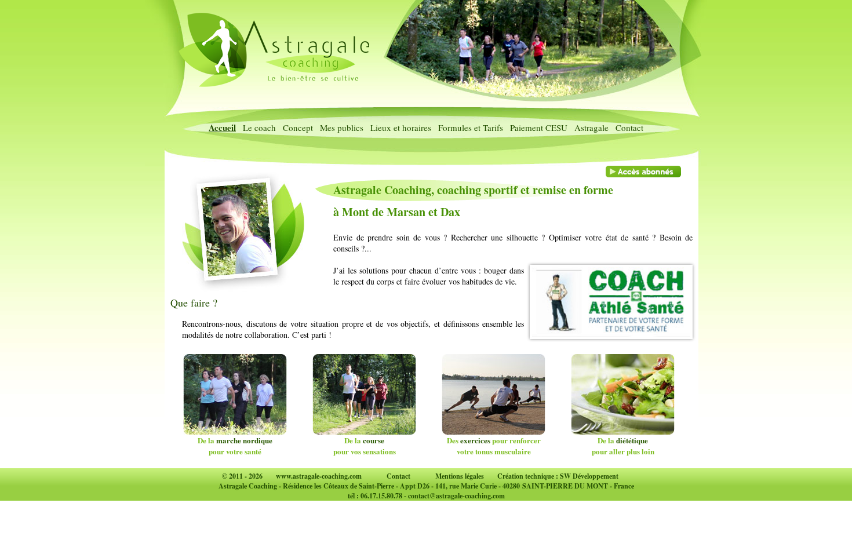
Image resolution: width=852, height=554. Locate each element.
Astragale (591, 127)
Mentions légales (459, 476)
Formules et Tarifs (470, 127)
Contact (629, 127)
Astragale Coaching (248, 486)
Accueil (222, 127)
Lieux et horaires (400, 127)
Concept (298, 127)
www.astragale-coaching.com (319, 476)
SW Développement (589, 476)
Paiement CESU (538, 127)
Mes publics (341, 127)
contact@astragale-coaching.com (456, 496)
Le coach (259, 127)
